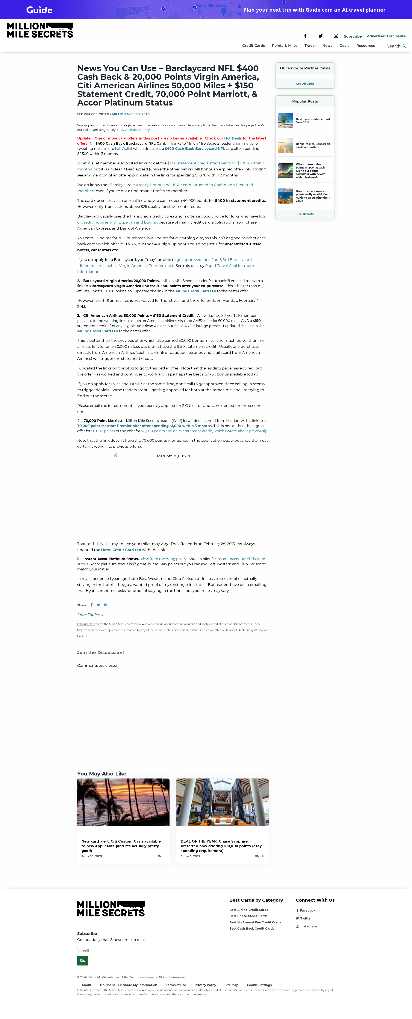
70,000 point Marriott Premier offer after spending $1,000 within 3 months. (145, 426)
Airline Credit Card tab (195, 291)
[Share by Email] (105, 605)
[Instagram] (336, 36)
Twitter (306, 918)
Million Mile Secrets (131, 114)
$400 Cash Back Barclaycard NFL (195, 149)
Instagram (308, 926)
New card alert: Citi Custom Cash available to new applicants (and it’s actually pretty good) (121, 846)
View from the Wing (158, 559)
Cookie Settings (259, 985)
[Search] (404, 46)
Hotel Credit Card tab (121, 550)
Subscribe (353, 36)
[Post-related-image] (123, 802)
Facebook (307, 910)
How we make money (133, 130)
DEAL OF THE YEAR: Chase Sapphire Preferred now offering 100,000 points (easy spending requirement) (221, 846)
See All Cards (305, 83)
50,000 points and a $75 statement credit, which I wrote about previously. (204, 431)
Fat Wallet (123, 149)
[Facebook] (305, 36)
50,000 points (103, 431)
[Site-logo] (40, 31)
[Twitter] (321, 36)
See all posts (305, 214)
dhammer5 (242, 143)
